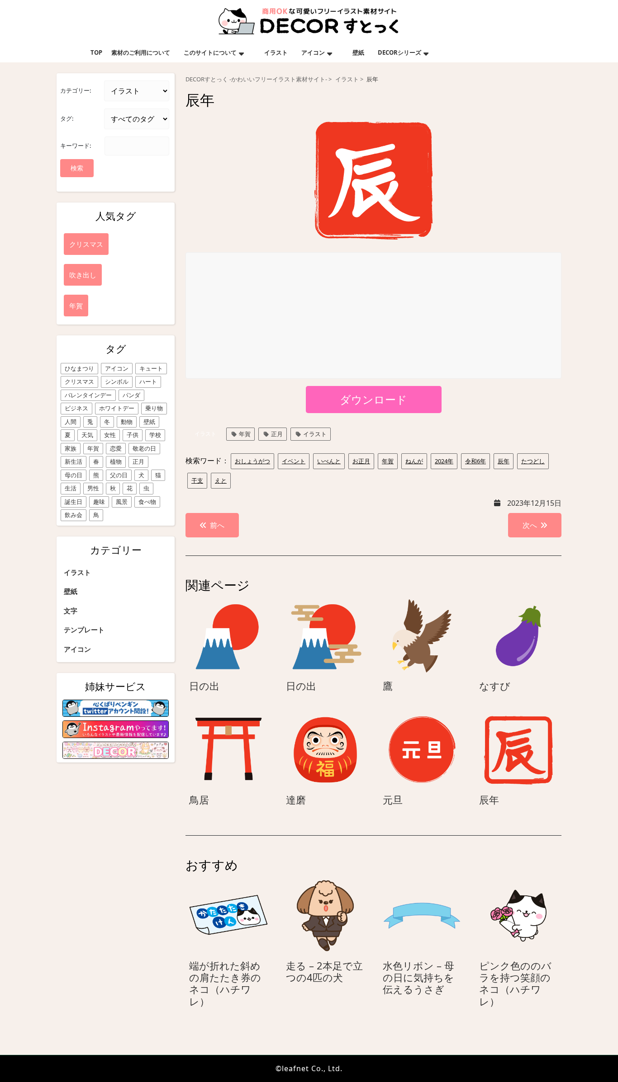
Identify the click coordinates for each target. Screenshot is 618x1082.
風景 (122, 502)
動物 (127, 422)
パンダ (131, 395)
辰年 (503, 461)
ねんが (414, 461)
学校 (155, 435)
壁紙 (358, 52)
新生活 (73, 461)
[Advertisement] (374, 316)
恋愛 (116, 448)
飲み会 (73, 515)
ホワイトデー (116, 408)
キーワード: (75, 145)
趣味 (99, 502)
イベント (293, 461)
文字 (70, 610)
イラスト (276, 52)
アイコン (313, 52)
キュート (151, 368)
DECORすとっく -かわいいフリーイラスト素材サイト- (256, 79)
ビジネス (76, 408)
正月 (138, 461)
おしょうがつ (252, 461)
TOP (96, 52)
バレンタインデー (88, 395)
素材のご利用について (140, 52)
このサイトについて (210, 52)
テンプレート (84, 629)
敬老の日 (144, 448)
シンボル (116, 381)
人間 (70, 422)
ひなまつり (79, 368)
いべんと (329, 461)
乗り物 (154, 408)
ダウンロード (373, 399)
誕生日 (73, 502)
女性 (110, 435)
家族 (70, 448)
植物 (116, 461)
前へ (217, 525)
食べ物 (147, 502)
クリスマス (79, 381)
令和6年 (475, 461)
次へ (530, 525)
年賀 (93, 448)
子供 (132, 435)
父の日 (119, 475)
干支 (197, 480)
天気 (87, 435)
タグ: (66, 118)
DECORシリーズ (399, 52)
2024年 (444, 461)
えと (221, 480)
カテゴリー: (75, 90)
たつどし (533, 461)
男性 (93, 488)
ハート (148, 381)
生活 (70, 488)
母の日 (73, 475)
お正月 (361, 461)
